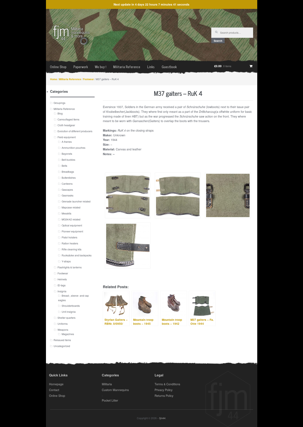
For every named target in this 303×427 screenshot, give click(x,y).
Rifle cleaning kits (71, 249)
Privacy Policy (164, 390)
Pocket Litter (110, 400)
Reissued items (62, 340)
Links (151, 66)
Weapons (63, 329)
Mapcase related (71, 207)
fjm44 (162, 418)
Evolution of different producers (75, 131)
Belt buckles (68, 159)
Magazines (68, 334)
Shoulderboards (71, 305)
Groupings (59, 103)
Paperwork (80, 66)
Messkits (66, 213)
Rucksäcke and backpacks (77, 255)
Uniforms (63, 323)
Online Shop (58, 66)
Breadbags (68, 171)
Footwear (88, 79)
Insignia (62, 291)
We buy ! (100, 66)
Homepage (56, 384)
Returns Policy (164, 396)
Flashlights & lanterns (70, 267)
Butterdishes (69, 177)
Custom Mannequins (115, 390)
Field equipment (67, 137)
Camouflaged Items (68, 119)
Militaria (107, 384)
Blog (60, 113)
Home (53, 79)
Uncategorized (62, 346)
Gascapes (67, 189)
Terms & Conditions (167, 384)
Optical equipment (72, 225)
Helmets (62, 279)
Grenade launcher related (76, 201)
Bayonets (67, 153)
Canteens (67, 183)
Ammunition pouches (73, 147)
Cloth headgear (66, 125)
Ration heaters (70, 243)
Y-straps (66, 261)
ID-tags (62, 285)
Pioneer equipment (72, 231)
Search (218, 41)
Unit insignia (69, 311)
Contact (54, 390)
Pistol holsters (69, 237)
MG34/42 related (71, 219)
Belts (64, 165)
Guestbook (169, 66)
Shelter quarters (66, 317)
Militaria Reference (126, 66)
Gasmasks (67, 195)
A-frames (67, 141)
